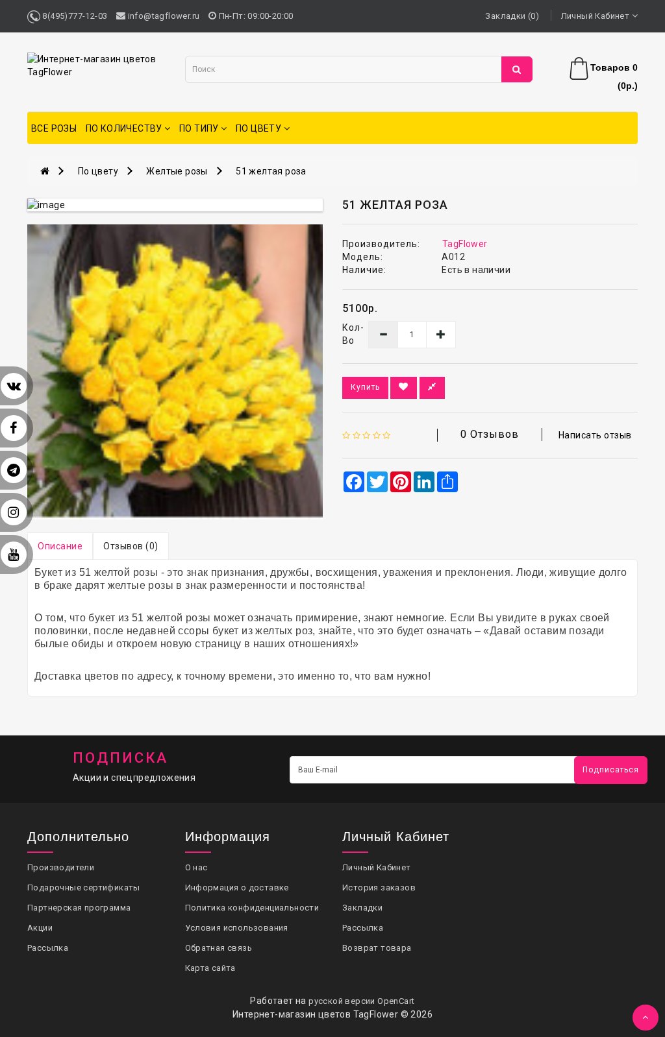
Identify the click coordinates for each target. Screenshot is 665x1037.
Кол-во (345, 334)
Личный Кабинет (376, 867)
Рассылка (47, 948)
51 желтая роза (271, 171)
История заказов (379, 887)
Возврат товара (377, 948)
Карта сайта (210, 968)
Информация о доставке (237, 887)
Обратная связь (219, 948)
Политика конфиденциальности (252, 907)
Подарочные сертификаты (83, 887)
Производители (60, 867)
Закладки (362, 907)
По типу (200, 128)
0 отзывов (489, 434)
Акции (40, 928)
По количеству (125, 128)
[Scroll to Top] (646, 1018)
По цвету (260, 128)
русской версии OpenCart (361, 1001)
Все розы (54, 128)
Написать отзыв (595, 435)
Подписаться (611, 769)
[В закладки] (403, 388)
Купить (365, 387)
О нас (196, 867)
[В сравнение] (432, 388)
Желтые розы (176, 171)
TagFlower (465, 244)
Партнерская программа (79, 907)
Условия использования (236, 928)
